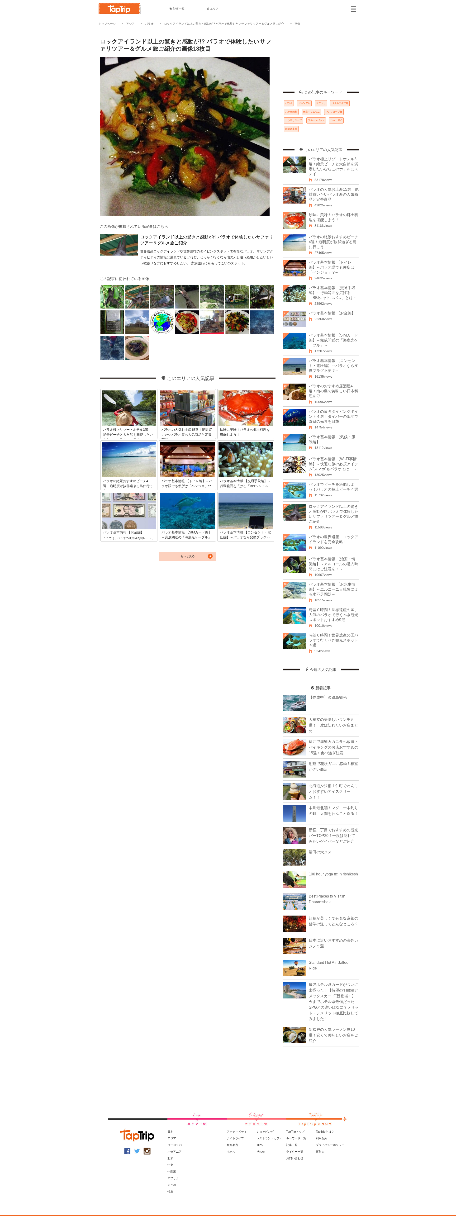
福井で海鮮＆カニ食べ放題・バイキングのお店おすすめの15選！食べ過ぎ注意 (333, 747)
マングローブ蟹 (334, 111)
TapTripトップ (295, 1131)
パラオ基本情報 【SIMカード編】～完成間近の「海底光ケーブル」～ (333, 340)
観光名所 (232, 1145)
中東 (170, 1165)
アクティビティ (237, 1131)
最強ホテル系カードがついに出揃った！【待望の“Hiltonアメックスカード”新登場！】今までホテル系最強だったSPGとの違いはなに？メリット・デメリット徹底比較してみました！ (334, 1002)
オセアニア (174, 1151)
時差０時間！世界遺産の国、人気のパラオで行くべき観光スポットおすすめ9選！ (333, 615)
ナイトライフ (235, 1138)
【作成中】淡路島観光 (328, 697)
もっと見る (187, 556)
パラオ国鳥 (291, 111)
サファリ (321, 103)
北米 (170, 1158)
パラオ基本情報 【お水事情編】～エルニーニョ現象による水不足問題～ (333, 589)
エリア (214, 8)
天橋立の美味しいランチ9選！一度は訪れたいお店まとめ (333, 725)
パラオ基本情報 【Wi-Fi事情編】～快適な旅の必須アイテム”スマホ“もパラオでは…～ (333, 464)
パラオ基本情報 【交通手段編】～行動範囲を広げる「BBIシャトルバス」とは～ (333, 293)
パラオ (149, 23)
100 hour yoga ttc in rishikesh (333, 874)
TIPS (259, 1145)
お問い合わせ (294, 1158)
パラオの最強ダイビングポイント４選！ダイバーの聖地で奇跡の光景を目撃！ (333, 416)
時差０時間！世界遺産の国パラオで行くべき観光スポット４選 (333, 640)
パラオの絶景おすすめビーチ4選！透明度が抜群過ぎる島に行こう (333, 242)
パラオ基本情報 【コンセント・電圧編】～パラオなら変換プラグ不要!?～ (333, 366)
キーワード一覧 (296, 1138)
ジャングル (304, 103)
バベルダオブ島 (340, 103)
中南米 (171, 1171)
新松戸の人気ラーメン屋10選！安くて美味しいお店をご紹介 (333, 1035)
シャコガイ (336, 120)
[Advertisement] (321, 60)
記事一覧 (179, 8)
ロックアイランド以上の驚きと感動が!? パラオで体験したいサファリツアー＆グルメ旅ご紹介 (224, 23)
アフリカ (173, 1178)
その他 (260, 1151)
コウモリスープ (293, 120)
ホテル (231, 1151)
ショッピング (265, 1131)
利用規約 (321, 1138)
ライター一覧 (294, 1151)
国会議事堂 (291, 129)
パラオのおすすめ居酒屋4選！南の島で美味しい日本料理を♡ (333, 391)
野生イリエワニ (311, 111)
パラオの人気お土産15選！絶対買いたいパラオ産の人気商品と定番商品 (334, 194)
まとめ (171, 1185)
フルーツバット (316, 120)
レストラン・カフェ (269, 1138)
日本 (170, 1131)
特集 (170, 1191)
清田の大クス (320, 852)
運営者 (320, 1151)
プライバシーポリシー (330, 1145)
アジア (130, 23)
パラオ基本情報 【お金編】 (332, 313)
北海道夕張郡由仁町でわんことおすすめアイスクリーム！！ (333, 791)
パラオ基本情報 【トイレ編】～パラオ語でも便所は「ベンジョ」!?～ (331, 267)
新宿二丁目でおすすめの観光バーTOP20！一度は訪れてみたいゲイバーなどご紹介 (333, 835)
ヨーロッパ (174, 1145)
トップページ (107, 23)
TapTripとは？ (325, 1131)
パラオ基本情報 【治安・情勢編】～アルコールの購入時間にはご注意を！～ (333, 564)
